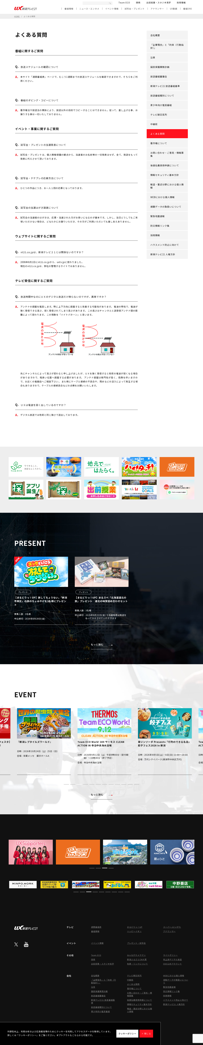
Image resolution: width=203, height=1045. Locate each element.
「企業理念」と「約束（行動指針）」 (167, 46)
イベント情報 (112, 8)
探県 (138, 2)
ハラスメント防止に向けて (164, 244)
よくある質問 (157, 133)
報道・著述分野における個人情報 (167, 186)
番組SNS (187, 8)
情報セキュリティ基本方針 (164, 174)
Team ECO (124, 2)
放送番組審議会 (158, 76)
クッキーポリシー (127, 1033)
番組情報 (68, 8)
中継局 (154, 124)
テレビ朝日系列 (158, 114)
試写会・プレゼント (135, 8)
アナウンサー (157, 8)
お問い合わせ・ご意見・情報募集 (167, 154)
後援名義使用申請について (164, 165)
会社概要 (155, 35)
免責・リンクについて (137, 963)
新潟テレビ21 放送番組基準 (165, 86)
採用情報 (181, 2)
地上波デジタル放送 (172, 959)
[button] (66, 784)
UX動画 (173, 8)
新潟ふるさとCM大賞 (137, 959)
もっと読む (97, 644)
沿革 (152, 57)
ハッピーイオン (134, 931)
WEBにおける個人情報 (162, 197)
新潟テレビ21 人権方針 (162, 254)
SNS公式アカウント (172, 963)
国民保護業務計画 (159, 67)
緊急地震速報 (157, 216)
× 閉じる (146, 1033)
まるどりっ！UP (134, 927)
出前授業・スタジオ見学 (158, 2)
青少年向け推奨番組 (161, 105)
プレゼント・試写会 (136, 943)
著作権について (158, 143)
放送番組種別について (162, 95)
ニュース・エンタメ (89, 8)
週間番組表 (96, 927)
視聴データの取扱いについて (165, 206)
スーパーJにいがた (172, 927)
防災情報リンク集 (159, 225)
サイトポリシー (170, 955)
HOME (17, 16)
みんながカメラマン (136, 955)
